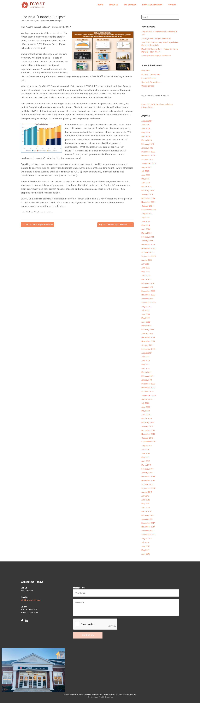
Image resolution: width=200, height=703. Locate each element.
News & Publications (152, 4)
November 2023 (148, 248)
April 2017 (145, 554)
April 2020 (145, 415)
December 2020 (148, 384)
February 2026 (147, 144)
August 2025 (146, 167)
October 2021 (147, 345)
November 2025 (148, 155)
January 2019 (147, 472)
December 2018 (148, 476)
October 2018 (147, 484)
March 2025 (146, 186)
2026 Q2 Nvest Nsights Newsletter (156, 38)
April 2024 (145, 229)
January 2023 (147, 287)
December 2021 (148, 337)
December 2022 (148, 291)
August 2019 (146, 445)
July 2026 (145, 124)
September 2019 (148, 442)
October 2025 (147, 159)
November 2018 (148, 480)
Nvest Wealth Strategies (52, 21)
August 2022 (146, 306)
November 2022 (148, 295)
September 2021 (148, 349)
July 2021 (145, 356)
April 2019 (145, 461)
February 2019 (147, 469)
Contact (172, 4)
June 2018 (145, 500)
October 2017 (147, 531)
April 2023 (145, 275)
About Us (113, 4)
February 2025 (147, 190)
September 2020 (148, 395)
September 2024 (148, 210)
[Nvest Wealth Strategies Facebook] (22, 621)
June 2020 (145, 407)
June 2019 (145, 453)
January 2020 (147, 426)
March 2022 (146, 326)
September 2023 (148, 256)
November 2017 (148, 527)
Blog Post (33, 212)
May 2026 (145, 132)
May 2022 (145, 318)
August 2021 (146, 353)
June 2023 (145, 268)
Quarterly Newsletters (150, 82)
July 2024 (145, 217)
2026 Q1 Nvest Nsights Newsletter (156, 55)
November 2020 (148, 387)
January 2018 (147, 519)
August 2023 (146, 260)
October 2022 (147, 299)
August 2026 (147, 121)
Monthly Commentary (150, 74)
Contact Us (88, 635)
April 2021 (145, 368)
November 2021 (148, 341)
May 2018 (145, 503)
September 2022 (148, 302)
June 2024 (145, 221)
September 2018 (148, 488)
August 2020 (147, 399)
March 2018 (146, 511)
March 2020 (146, 418)
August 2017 (146, 538)
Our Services (130, 4)
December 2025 (148, 152)
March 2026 (146, 140)
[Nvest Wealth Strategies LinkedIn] (26, 621)
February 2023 (147, 283)
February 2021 (147, 376)
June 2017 (145, 546)
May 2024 (145, 225)
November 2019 (148, 434)
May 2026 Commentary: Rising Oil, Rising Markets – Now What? (159, 50)
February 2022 (147, 329)
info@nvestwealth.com (30, 600)
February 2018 (147, 515)
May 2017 (145, 550)
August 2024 (147, 213)
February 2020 (147, 422)
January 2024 (147, 240)
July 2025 (145, 171)
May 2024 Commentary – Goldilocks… (115, 225)
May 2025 (145, 179)
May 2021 (145, 364)
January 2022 (147, 333)
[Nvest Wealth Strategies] (33, 5)
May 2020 (145, 411)
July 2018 (145, 496)
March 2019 (146, 465)
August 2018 (146, 492)
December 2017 (148, 523)
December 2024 (148, 198)
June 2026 (145, 128)
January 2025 (147, 194)
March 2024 (146, 233)
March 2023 (146, 279)
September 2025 (148, 163)
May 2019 (145, 457)
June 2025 (145, 175)
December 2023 (148, 244)
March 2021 (146, 372)
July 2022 (145, 310)
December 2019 (148, 430)
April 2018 (145, 507)
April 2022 (145, 322)
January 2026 (147, 148)
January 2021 (146, 380)
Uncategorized (147, 86)
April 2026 (145, 136)
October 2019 (147, 438)
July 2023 (145, 264)
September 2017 (148, 534)
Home (100, 4)
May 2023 (145, 271)
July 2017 (145, 542)
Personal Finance (45, 212)
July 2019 (145, 449)
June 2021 (145, 360)
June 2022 (145, 314)
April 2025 (145, 183)
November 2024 (148, 202)
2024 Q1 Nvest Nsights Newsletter (38, 225)
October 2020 (147, 391)
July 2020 (145, 403)
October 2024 (147, 206)
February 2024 (147, 237)
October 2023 (147, 252)
